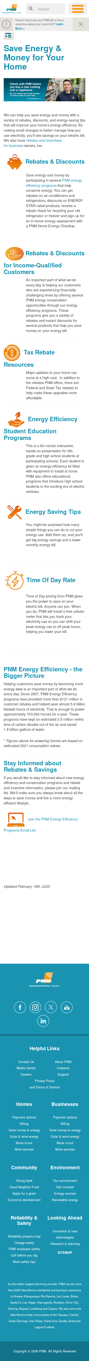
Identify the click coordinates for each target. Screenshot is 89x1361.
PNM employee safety (24, 1248)
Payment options (24, 1117)
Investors (63, 1067)
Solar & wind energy (24, 1136)
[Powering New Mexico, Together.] (12, 8)
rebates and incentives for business (33, 143)
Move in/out (24, 1142)
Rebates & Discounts (55, 161)
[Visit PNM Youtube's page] (68, 1006)
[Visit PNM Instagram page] (36, 1006)
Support (63, 1074)
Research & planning (65, 1243)
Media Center (26, 1067)
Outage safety (24, 1242)
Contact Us (26, 1061)
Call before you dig (24, 1255)
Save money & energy (24, 1130)
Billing (24, 1123)
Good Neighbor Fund (24, 1187)
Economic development (24, 1199)
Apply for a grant (24, 1193)
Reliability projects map (24, 1236)
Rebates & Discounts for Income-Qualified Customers (44, 262)
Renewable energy (65, 1199)
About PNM (63, 1061)
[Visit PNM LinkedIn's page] (44, 1020)
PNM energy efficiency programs (54, 182)
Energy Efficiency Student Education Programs (40, 428)
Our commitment (65, 1180)
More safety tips (24, 1261)
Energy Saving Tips (53, 511)
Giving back (24, 1180)
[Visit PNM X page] (52, 1006)
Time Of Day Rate (50, 580)
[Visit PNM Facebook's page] (21, 1006)
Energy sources (65, 1193)
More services (24, 1149)
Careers (26, 1074)
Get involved (65, 1187)
